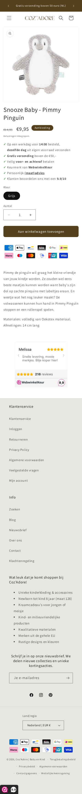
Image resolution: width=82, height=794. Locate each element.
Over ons (15, 540)
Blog (12, 520)
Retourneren (18, 439)
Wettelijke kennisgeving (55, 773)
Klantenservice (20, 419)
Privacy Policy (19, 450)
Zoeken (14, 509)
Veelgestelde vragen (24, 470)
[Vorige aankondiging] (8, 6)
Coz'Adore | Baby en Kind (30, 759)
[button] (9, 18)
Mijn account (18, 480)
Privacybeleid (27, 766)
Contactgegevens (26, 773)
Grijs (11, 196)
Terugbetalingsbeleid (62, 759)
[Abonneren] (68, 678)
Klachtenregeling (21, 561)
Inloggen (15, 429)
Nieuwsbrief (18, 530)
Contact (15, 550)
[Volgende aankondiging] (74, 6)
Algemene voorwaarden (26, 460)
